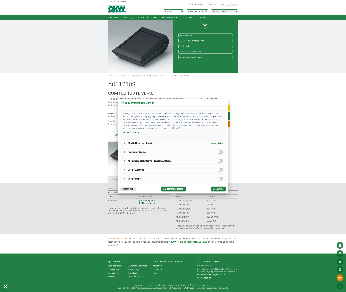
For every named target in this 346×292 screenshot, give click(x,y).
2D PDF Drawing (211, 98)
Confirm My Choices (173, 189)
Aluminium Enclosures (137, 266)
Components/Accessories (191, 52)
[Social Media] (340, 261)
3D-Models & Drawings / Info (192, 41)
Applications (143, 17)
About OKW (157, 266)
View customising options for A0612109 (188, 242)
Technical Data (186, 35)
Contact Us (157, 269)
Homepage (112, 76)
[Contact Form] (340, 253)
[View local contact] (340, 245)
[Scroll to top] (331, 286)
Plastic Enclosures (115, 266)
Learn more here (204, 278)
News (155, 17)
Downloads (133, 273)
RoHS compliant (147, 200)
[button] (5, 286)
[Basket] (340, 277)
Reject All (127, 189)
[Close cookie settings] (5, 286)
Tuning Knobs (114, 269)
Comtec (174, 76)
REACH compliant (147, 203)
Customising (127, 17)
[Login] (340, 269)
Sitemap (111, 277)
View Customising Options (191, 57)
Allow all (218, 189)
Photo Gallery (185, 46)
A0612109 (185, 76)
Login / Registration (196, 4)
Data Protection (135, 277)
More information (131, 132)
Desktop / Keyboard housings (157, 76)
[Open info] (340, 286)
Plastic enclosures (136, 76)
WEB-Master (189, 288)
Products (114, 17)
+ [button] (124, 143)
